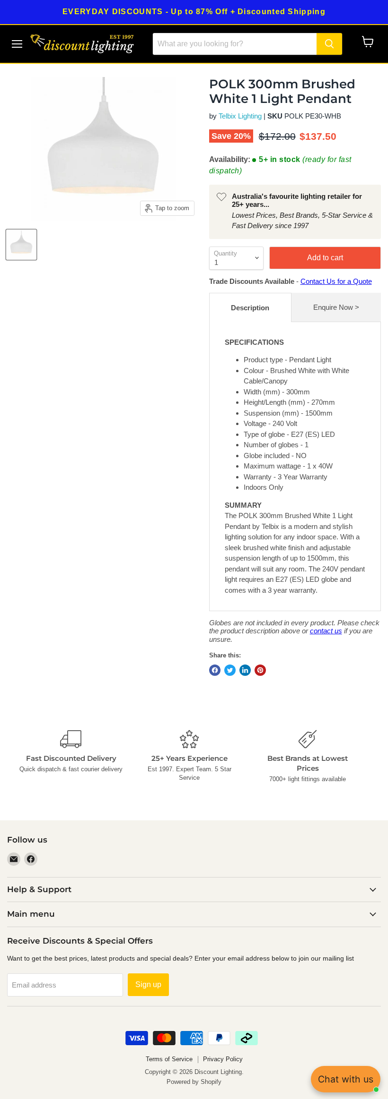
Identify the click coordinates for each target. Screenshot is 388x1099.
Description (250, 308)
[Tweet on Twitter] (230, 670)
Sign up (148, 984)
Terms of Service (169, 1059)
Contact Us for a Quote (336, 281)
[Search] (329, 44)
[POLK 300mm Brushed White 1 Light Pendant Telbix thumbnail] (21, 245)
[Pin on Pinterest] (260, 670)
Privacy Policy (223, 1059)
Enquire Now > (336, 307)
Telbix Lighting (240, 116)
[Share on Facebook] (214, 670)
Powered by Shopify (194, 1081)
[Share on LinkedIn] (245, 670)
